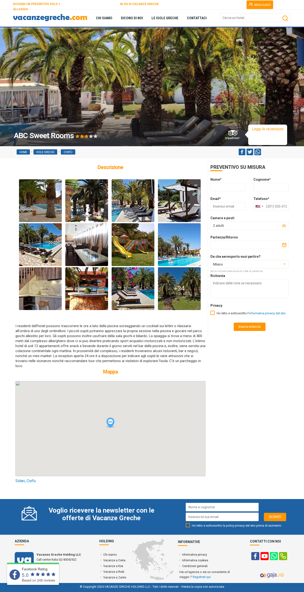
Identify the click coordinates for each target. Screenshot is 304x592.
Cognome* (262, 179)
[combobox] (259, 206)
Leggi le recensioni (268, 129)
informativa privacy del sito (267, 313)
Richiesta (217, 276)
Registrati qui (202, 577)
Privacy (216, 305)
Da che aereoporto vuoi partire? (235, 256)
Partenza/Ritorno (224, 237)
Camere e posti (222, 218)
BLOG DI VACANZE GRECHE (139, 4)
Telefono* (261, 199)
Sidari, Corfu (25, 481)
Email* (215, 199)
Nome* (216, 179)
